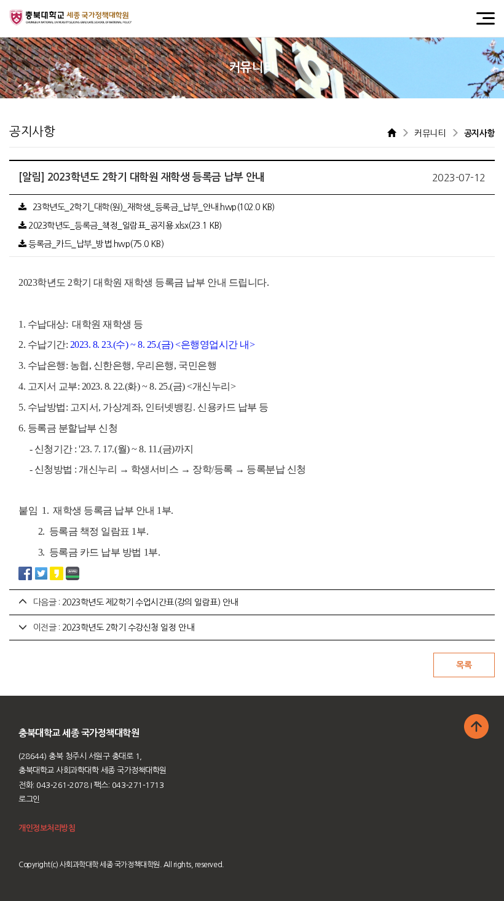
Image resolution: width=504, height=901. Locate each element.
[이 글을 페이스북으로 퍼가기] (25, 573)
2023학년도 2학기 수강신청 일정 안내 (128, 627)
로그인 (29, 799)
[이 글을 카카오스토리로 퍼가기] (56, 573)
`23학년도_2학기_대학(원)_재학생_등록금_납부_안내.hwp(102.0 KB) (150, 207)
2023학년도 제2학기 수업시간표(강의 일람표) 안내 (150, 602)
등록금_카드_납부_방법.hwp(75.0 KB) (94, 244)
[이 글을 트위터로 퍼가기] (41, 573)
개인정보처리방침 (46, 828)
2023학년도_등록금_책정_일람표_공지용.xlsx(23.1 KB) (124, 225)
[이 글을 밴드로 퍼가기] (72, 573)
